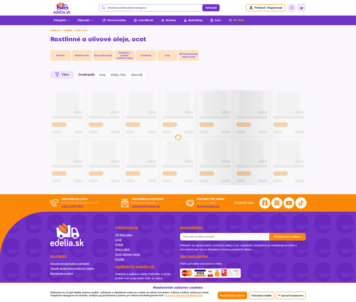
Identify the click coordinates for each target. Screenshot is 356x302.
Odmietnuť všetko (261, 295)
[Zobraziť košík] (301, 7)
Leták (118, 239)
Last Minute (145, 20)
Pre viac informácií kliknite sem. (184, 295)
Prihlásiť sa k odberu (287, 236)
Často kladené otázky (127, 254)
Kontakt (119, 259)
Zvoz (218, 20)
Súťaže (119, 244)
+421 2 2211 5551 (206, 202)
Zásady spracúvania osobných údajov (72, 268)
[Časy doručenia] (291, 7)
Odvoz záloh (122, 249)
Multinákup (195, 20)
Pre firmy (238, 20)
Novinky (171, 20)
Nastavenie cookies (61, 273)
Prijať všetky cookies (232, 295)
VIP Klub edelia (123, 235)
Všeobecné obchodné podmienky (70, 263)
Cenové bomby (116, 20)
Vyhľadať (211, 7)
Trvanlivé (67, 30)
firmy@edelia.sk (208, 206)
